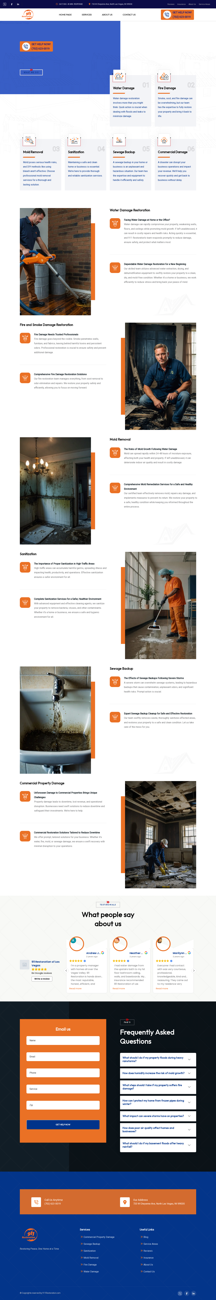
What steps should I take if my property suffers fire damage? (152, 1086)
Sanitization (76, 152)
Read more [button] (75, 988)
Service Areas (204, 4)
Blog (146, 1237)
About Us (192, 4)
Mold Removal (33, 152)
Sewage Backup (124, 152)
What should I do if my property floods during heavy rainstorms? (153, 1059)
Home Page (65, 14)
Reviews (171, 4)
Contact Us (129, 14)
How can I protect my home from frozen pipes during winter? (153, 1102)
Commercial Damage (172, 152)
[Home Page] (29, 1235)
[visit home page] (27, 14)
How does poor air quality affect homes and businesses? (148, 1129)
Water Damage (123, 88)
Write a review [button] (42, 978)
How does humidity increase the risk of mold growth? (154, 1073)
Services (87, 14)
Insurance (181, 4)
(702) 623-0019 (53, 1203)
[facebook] (12, 4)
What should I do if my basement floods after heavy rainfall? (153, 1145)
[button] (194, 970)
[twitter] (4, 4)
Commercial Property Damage (99, 1237)
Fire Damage (167, 88)
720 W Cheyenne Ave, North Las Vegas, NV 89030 (112, 4)
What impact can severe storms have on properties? (153, 1116)
